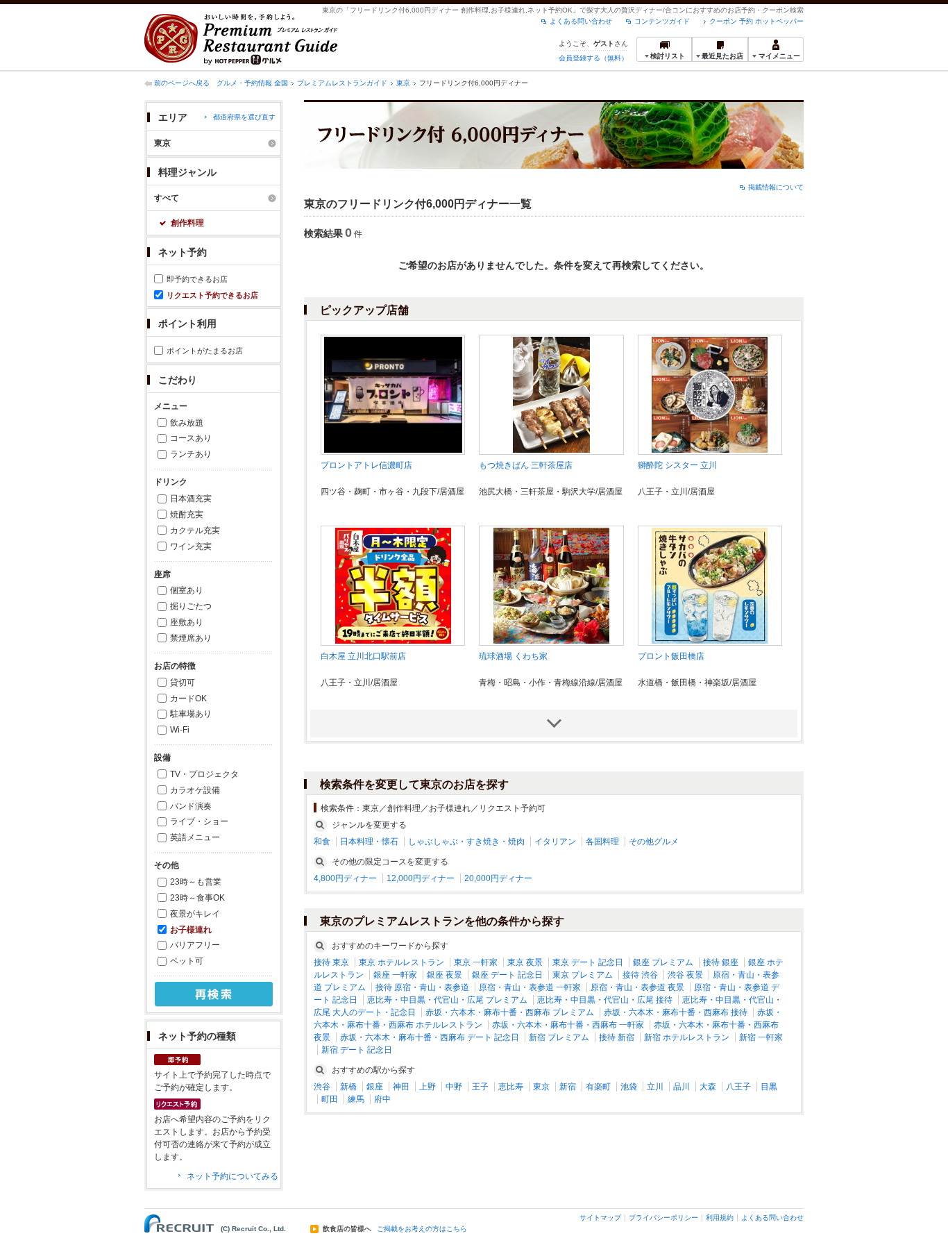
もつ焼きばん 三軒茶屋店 (526, 465)
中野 (454, 1087)
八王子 (738, 1087)
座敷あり (186, 622)
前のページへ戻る (182, 83)
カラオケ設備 (195, 790)
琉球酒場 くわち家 (513, 656)
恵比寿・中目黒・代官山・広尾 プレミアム (447, 1000)
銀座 (374, 1087)
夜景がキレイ (195, 914)
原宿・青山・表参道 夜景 (637, 987)
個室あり (186, 590)
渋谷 (322, 1087)
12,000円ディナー (421, 878)
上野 (427, 1087)
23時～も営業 (195, 882)
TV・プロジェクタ (204, 774)
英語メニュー (195, 837)
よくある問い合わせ (581, 21)
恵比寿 (510, 1087)
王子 (480, 1087)
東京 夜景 (525, 962)
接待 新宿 (616, 1037)
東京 (403, 83)
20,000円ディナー (498, 878)
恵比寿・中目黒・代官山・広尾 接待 (604, 1000)
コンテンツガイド (662, 21)
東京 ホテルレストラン (401, 962)
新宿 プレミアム (559, 1037)
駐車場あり (191, 714)
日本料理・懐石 (369, 841)
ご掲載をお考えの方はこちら (422, 1229)
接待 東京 (331, 962)
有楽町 (598, 1087)
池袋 (628, 1087)
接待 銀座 (720, 962)
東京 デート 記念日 (587, 962)
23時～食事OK (197, 898)
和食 (322, 841)
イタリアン (555, 841)
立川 (655, 1087)
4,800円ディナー (345, 878)
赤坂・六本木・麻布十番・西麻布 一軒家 (568, 1025)
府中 (382, 1099)
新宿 (567, 1087)
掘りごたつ (191, 606)
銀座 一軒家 (395, 975)
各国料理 (602, 841)
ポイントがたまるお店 (205, 350)
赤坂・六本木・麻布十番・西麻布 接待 (675, 1012)
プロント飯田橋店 (671, 656)
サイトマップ (600, 1217)
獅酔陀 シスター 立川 (677, 465)
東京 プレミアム (582, 975)
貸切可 (182, 682)
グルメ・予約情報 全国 (252, 83)
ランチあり (191, 454)
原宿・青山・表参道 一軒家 (530, 987)
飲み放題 (186, 423)
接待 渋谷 (640, 975)
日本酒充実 (191, 498)
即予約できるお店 (197, 279)
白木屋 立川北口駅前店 (363, 656)
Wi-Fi (179, 730)
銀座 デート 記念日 (507, 975)
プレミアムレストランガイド (342, 83)
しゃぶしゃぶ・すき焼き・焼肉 (466, 841)
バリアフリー (195, 945)
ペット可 (186, 961)
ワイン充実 (191, 546)
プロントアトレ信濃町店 (366, 465)
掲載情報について (776, 187)
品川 (681, 1087)
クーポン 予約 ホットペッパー (756, 21)
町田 (329, 1099)
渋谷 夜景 (685, 975)
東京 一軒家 (476, 962)
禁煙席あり (191, 638)
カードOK (188, 698)
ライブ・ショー (199, 821)
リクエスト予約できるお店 (212, 295)
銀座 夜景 (444, 975)
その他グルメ (654, 841)
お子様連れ (191, 930)
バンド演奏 (191, 806)
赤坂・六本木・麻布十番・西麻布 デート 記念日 (429, 1037)
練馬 (356, 1099)
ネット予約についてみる (232, 1176)
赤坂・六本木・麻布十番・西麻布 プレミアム (509, 1012)
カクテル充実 (195, 530)
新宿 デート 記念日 (356, 1050)
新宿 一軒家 (761, 1037)
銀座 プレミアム (663, 962)
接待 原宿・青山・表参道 (422, 987)
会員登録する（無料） (593, 58)
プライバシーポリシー (663, 1217)
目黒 (769, 1087)
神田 (401, 1087)
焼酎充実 (186, 514)
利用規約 (720, 1217)
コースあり (191, 438)
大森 (708, 1087)
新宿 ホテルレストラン (686, 1037)
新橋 (348, 1087)
